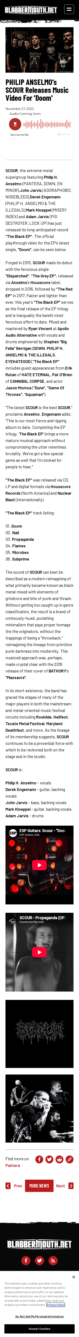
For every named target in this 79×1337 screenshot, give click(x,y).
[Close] (74, 1277)
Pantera (12, 1165)
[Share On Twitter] (49, 1159)
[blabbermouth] (31, 12)
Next (60, 1185)
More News (39, 1185)
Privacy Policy (56, 1304)
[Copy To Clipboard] (70, 1159)
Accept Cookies (39, 1328)
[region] (39, 1304)
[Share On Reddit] (59, 1159)
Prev (18, 1185)
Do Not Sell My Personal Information (39, 1316)
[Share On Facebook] (39, 1159)
